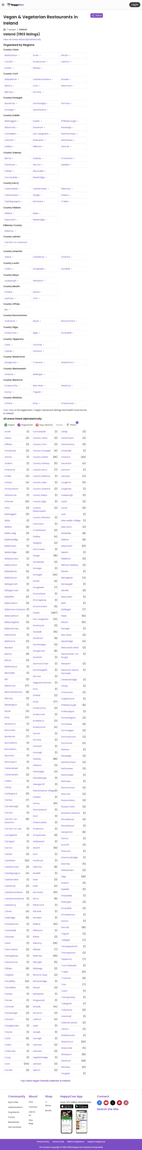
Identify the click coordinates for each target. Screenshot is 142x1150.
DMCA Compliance (75, 1141)
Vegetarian (27, 425)
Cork (36, 85)
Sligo (35, 332)
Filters (74, 424)
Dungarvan (11, 362)
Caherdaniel (11, 188)
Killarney (66, 188)
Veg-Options (46, 425)
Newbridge (39, 177)
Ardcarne (10, 321)
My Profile (13, 1102)
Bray (35, 403)
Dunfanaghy (40, 103)
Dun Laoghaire (41, 133)
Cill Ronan (10, 164)
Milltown (37, 146)
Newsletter (13, 1122)
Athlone (9, 374)
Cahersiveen (12, 195)
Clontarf (9, 140)
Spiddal (65, 164)
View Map (8, 410)
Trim (35, 298)
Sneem (65, 195)
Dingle (36, 195)
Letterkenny (40, 109)
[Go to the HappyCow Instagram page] (126, 1102)
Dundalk (66, 268)
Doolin (8, 68)
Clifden (9, 171)
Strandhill (66, 332)
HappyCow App (71, 1096)
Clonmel (38, 344)
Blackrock (10, 127)
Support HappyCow (96, 1141)
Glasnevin (38, 140)
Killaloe (37, 68)
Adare (8, 257)
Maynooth (10, 219)
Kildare (9, 213)
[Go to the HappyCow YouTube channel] (106, 1102)
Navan (36, 292)
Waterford (67, 362)
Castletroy (39, 257)
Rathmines (67, 140)
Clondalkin (11, 133)
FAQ (31, 1102)
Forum (11, 1117)
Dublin (36, 121)
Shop (48, 1096)
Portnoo (66, 103)
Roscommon (68, 321)
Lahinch (65, 61)
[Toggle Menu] (3, 5)
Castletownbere (42, 79)
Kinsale (65, 79)
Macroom (66, 85)
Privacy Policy (43, 1141)
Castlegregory (13, 201)
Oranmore (67, 158)
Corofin (9, 61)
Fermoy (37, 92)
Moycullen (39, 171)
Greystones (67, 403)
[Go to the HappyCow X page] (112, 1102)
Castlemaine (40, 188)
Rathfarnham (68, 133)
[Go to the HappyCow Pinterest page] (119, 1102)
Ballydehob (11, 79)
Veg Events (13, 1112)
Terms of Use (58, 1141)
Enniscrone (11, 332)
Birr (7, 309)
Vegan (11, 425)
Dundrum (38, 127)
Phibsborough (69, 121)
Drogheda (38, 268)
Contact (33, 1107)
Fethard (37, 351)
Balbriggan (11, 121)
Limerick (66, 257)
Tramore (38, 362)
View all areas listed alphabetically (22, 39)
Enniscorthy (11, 385)
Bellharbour (11, 55)
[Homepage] (15, 5)
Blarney (9, 92)
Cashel (9, 351)
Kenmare (38, 201)
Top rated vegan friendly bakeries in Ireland (45, 1080)
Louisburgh (11, 280)
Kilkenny (9, 231)
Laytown (9, 298)
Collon (8, 268)
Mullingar (38, 374)
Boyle (36, 321)
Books (48, 1110)
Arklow (9, 403)
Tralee (65, 201)
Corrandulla (11, 177)
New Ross (38, 385)
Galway (37, 158)
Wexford (66, 385)
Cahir (8, 344)
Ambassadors (15, 1107)
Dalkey (9, 146)
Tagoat (37, 392)
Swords (65, 146)
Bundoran (10, 103)
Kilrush (65, 55)
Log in (134, 4)
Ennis (36, 55)
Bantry (8, 85)
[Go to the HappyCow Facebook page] (99, 1102)
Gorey (8, 392)
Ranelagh (66, 127)
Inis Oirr (37, 164)
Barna (8, 158)
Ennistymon (39, 61)
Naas (36, 213)
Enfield (8, 292)
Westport (38, 280)
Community (16, 1096)
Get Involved (14, 1127)
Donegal (9, 109)
